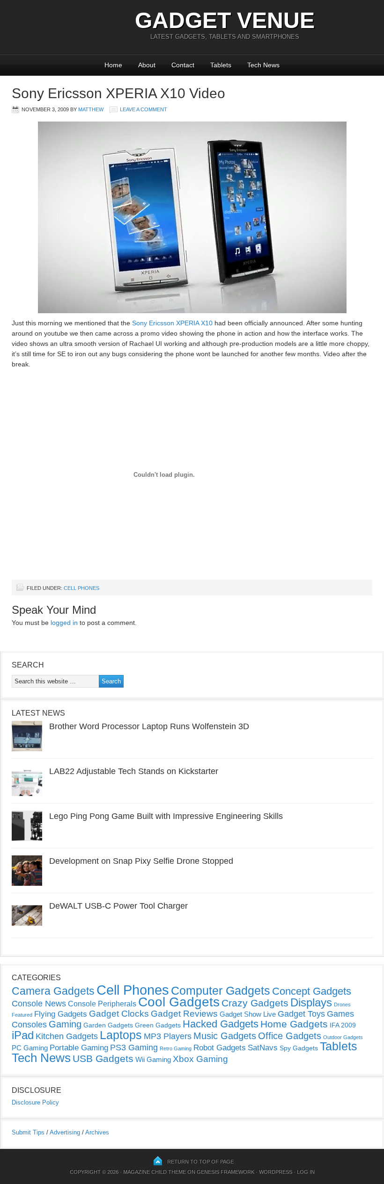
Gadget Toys (301, 1014)
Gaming (65, 1024)
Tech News (263, 65)
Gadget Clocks (119, 1014)
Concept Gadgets (311, 991)
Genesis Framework (225, 1172)
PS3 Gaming (134, 1047)
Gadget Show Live (248, 1014)
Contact (182, 65)
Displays (311, 1002)
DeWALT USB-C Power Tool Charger (118, 906)
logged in (64, 622)
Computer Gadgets (220, 990)
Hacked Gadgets (220, 1024)
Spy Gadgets (299, 1048)
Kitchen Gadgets (67, 1036)
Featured (22, 1015)
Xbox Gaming (200, 1059)
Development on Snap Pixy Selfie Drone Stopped (141, 861)
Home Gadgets (294, 1024)
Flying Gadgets (60, 1014)
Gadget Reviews (184, 1014)
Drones (342, 1004)
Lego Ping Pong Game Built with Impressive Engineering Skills (166, 816)
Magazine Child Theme (154, 1172)
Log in (306, 1172)
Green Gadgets (158, 1025)
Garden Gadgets (108, 1025)
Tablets (220, 65)
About (146, 65)
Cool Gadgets (179, 1002)
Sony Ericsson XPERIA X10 (172, 323)
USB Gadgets (103, 1058)
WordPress (275, 1172)
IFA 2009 (343, 1025)
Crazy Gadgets (255, 1002)
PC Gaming (30, 1048)
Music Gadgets (224, 1036)
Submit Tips (28, 1132)
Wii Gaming (153, 1059)
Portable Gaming (79, 1047)
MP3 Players (168, 1036)
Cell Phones (81, 588)
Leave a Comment (143, 109)
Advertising (65, 1132)
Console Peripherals (102, 1004)
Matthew (90, 109)
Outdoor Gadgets (343, 1037)
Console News (39, 1003)
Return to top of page (200, 1161)
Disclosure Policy (35, 1102)
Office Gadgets (289, 1036)
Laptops (121, 1034)
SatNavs (263, 1047)
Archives (97, 1132)
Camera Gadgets (53, 991)
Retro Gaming (176, 1048)
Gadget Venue (225, 20)
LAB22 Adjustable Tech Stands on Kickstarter (133, 771)
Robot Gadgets (219, 1047)
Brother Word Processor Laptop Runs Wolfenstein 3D (149, 726)
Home (113, 65)
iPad (23, 1035)
